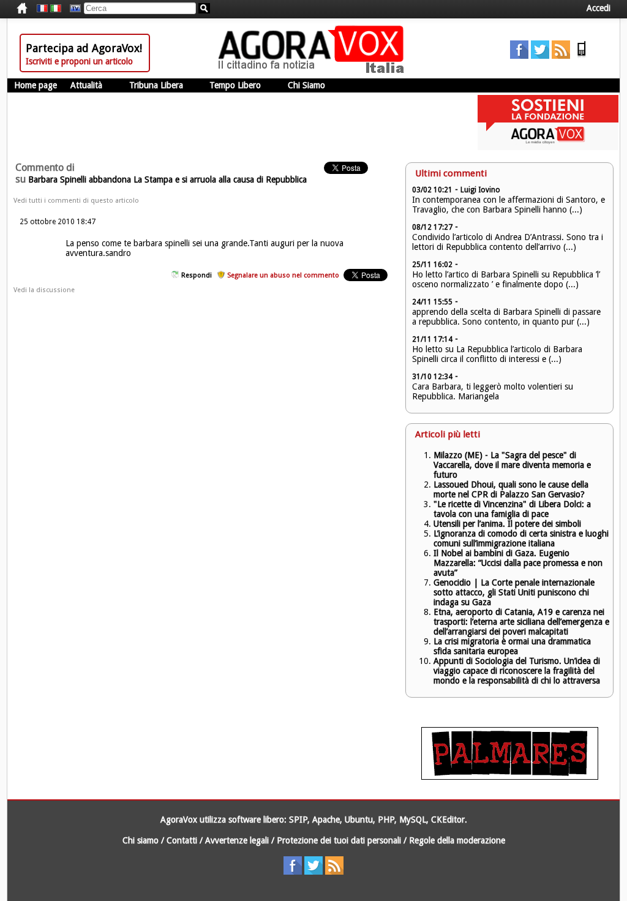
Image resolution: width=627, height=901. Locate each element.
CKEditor (448, 819)
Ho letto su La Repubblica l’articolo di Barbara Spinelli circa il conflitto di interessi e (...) (497, 354)
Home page (35, 85)
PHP (386, 819)
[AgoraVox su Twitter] (540, 56)
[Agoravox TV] (72, 8)
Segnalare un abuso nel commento (283, 275)
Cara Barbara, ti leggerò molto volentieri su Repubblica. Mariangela (492, 391)
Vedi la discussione (44, 290)
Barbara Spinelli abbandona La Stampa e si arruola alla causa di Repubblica (167, 179)
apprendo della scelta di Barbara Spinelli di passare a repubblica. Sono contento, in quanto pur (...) (506, 316)
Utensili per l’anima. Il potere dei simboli (507, 524)
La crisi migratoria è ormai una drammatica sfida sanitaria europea (512, 646)
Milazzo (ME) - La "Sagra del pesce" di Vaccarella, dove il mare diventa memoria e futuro (512, 465)
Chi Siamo (306, 85)
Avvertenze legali (237, 840)
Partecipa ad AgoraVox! (84, 48)
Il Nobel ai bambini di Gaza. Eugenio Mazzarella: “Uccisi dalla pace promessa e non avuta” (518, 563)
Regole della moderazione (457, 840)
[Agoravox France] (42, 8)
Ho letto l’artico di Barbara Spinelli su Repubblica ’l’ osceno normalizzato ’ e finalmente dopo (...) (506, 279)
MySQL (412, 819)
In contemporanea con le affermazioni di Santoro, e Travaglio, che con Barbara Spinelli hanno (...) (508, 204)
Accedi (598, 8)
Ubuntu (359, 819)
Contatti (182, 840)
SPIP (298, 819)
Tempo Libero (235, 85)
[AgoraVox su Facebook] (519, 56)
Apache (326, 819)
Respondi (196, 275)
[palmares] (509, 777)
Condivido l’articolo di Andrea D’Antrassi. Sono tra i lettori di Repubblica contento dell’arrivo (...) (507, 242)
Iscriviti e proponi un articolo (79, 61)
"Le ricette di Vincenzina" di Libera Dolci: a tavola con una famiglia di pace (512, 509)
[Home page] (314, 70)
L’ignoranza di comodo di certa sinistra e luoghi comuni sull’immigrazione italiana (521, 538)
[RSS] (561, 56)
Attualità (86, 85)
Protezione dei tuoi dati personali (339, 840)
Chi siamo (140, 840)
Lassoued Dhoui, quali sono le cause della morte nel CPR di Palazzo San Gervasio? (511, 489)
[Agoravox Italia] (55, 8)
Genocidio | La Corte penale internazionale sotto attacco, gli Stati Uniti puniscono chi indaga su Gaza (514, 592)
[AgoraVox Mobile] (582, 56)
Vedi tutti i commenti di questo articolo (76, 201)
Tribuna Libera (156, 85)
